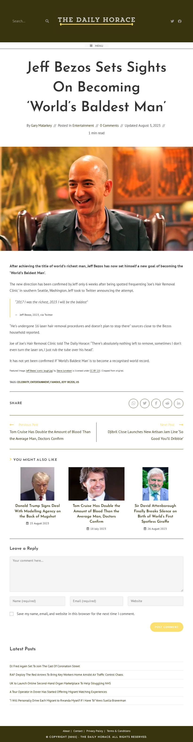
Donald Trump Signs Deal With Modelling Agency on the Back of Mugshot (38, 511)
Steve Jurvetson (64, 370)
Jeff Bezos (68, 382)
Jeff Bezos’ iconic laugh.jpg (39, 370)
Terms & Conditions (118, 731)
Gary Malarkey (41, 125)
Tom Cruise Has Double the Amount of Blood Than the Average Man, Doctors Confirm (96, 514)
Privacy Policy (94, 731)
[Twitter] (172, 21)
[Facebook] (179, 21)
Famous (55, 382)
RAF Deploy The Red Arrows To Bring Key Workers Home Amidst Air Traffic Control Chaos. (67, 675)
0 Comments (109, 125)
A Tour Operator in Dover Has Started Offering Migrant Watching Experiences (58, 692)
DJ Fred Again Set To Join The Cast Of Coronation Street (45, 666)
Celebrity (23, 382)
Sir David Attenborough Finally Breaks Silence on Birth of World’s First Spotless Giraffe (155, 514)
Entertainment (83, 125)
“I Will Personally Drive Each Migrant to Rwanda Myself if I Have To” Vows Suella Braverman (68, 701)
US (77, 382)
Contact (78, 731)
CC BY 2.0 (95, 370)
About (66, 731)
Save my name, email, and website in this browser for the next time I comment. (76, 614)
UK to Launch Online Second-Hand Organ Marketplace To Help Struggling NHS (60, 683)
